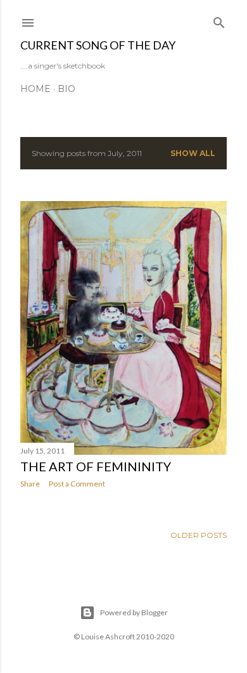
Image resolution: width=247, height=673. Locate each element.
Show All (192, 153)
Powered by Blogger (134, 612)
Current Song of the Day (97, 45)
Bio (66, 89)
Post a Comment (77, 483)
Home (35, 89)
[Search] (219, 20)
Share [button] (30, 483)
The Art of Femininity (95, 466)
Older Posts (198, 535)
